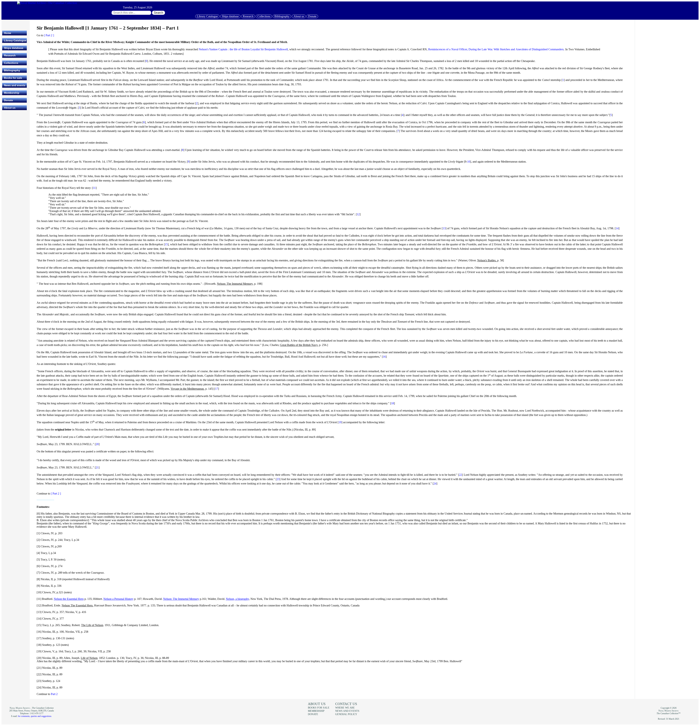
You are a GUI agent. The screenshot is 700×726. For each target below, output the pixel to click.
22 (460, 474)
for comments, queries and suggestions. (35, 716)
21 (97, 467)
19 (340, 422)
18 (392, 403)
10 (468, 161)
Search (158, 12)
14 (617, 228)
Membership (11, 92)
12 (358, 214)
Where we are (345, 707)
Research (248, 16)
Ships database (230, 16)
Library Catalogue (207, 16)
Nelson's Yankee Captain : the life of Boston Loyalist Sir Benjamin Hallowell (243, 49)
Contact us (346, 704)
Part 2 (54, 694)
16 (384, 356)
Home (7, 33)
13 (444, 228)
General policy (346, 714)
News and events (14, 85)
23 (278, 479)
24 (434, 483)
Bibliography (281, 16)
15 (166, 244)
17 (216, 388)
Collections (263, 16)
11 (94, 187)
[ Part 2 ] (49, 35)
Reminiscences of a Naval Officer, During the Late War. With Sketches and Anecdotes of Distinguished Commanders (496, 49)
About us (298, 16)
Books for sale (13, 77)
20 (97, 444)
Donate (312, 16)
